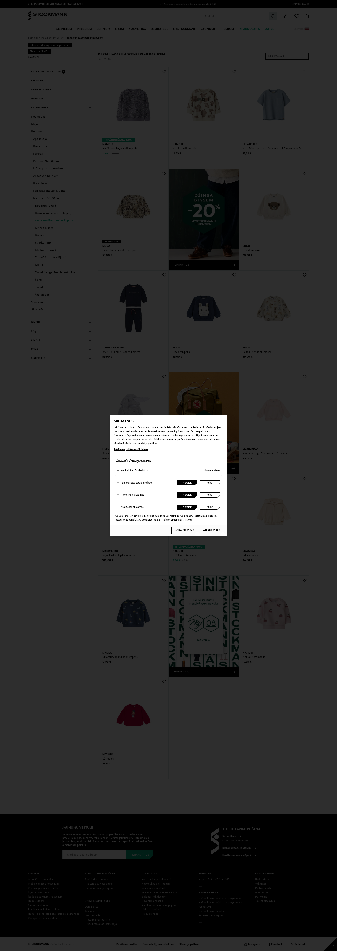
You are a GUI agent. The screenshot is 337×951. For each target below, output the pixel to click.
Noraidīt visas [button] (184, 530)
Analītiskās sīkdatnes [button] (130, 507)
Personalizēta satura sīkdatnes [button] (135, 483)
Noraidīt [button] (187, 483)
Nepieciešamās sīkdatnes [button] (133, 471)
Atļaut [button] (210, 483)
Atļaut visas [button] (211, 530)
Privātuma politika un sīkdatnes (131, 449)
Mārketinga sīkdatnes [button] (130, 495)
